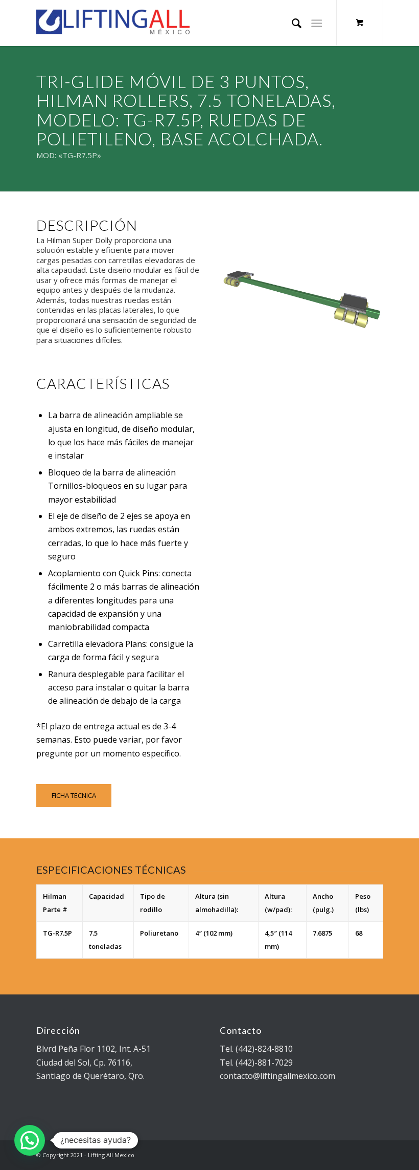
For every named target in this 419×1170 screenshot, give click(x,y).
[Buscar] (291, 23)
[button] (29, 1140)
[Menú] (316, 23)
